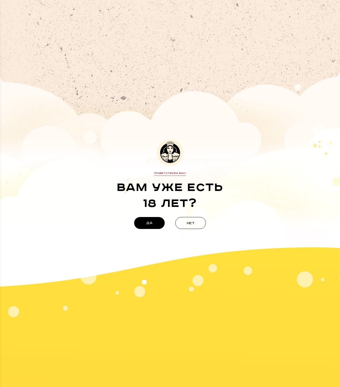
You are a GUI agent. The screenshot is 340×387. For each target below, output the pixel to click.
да (149, 223)
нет (191, 223)
